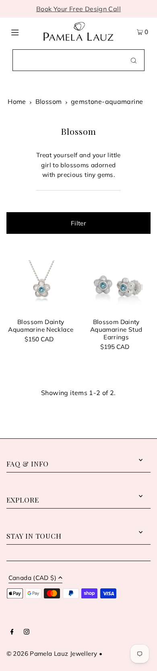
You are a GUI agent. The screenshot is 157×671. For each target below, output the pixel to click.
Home (17, 101)
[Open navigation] (23, 32)
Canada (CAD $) (32, 578)
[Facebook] (12, 632)
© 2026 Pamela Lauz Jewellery (51, 653)
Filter (78, 223)
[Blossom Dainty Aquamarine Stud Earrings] (116, 286)
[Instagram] (26, 632)
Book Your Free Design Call (78, 9)
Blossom (48, 101)
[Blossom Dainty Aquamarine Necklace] (40, 286)
